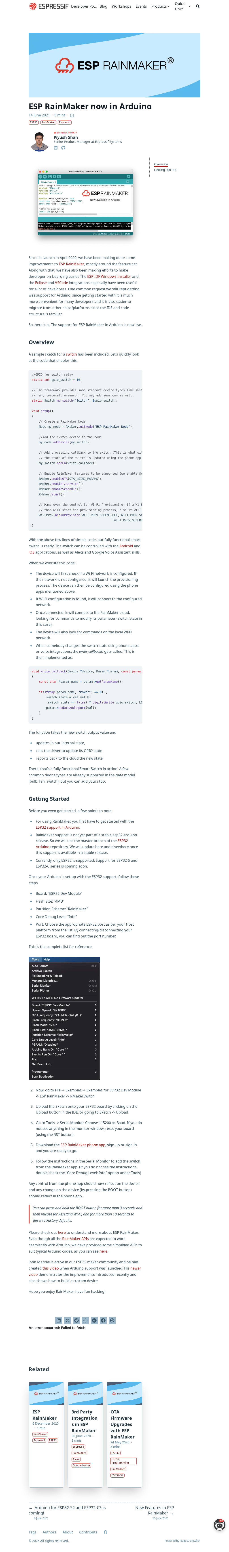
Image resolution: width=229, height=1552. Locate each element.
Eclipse (41, 282)
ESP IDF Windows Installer (109, 276)
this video (50, 1268)
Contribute (88, 1532)
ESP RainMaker (71, 263)
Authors (49, 1532)
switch (71, 354)
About (68, 1532)
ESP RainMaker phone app (83, 1144)
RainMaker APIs (75, 1238)
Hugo (183, 1541)
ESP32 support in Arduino (57, 827)
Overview (161, 164)
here (62, 1232)
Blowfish (195, 1541)
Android (126, 545)
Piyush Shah (66, 137)
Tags (32, 1532)
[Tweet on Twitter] (67, 1320)
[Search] (197, 6)
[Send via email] (112, 1320)
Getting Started (165, 170)
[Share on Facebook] (103, 1320)
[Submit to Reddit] (76, 1320)
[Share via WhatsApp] (85, 1320)
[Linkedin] (56, 147)
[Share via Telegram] (94, 1320)
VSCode (61, 282)
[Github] (63, 147)
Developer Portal (84, 6)
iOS (31, 552)
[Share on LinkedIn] (58, 1320)
